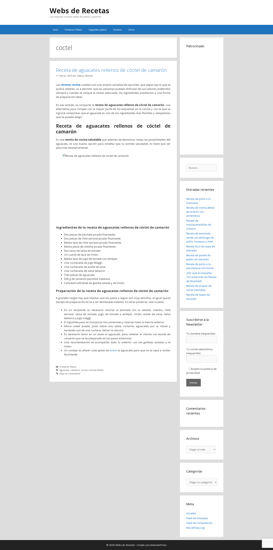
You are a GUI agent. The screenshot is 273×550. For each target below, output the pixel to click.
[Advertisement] (201, 100)
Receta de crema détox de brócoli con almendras (200, 212)
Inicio (55, 29)
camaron (75, 370)
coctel (84, 370)
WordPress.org (195, 528)
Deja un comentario (69, 373)
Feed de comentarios (199, 523)
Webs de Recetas (79, 10)
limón (113, 350)
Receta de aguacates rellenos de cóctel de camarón (111, 70)
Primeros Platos (73, 29)
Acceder (191, 513)
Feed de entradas (197, 518)
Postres (117, 29)
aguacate (64, 370)
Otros (131, 29)
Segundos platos (98, 29)
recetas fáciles (96, 370)
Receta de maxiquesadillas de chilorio (198, 224)
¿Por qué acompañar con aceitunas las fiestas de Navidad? (201, 277)
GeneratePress (158, 545)
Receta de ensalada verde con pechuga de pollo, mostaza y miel (200, 237)
